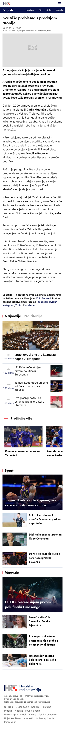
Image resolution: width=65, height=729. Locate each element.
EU (40, 10)
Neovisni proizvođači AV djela (20, 714)
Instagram (8, 305)
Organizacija (22, 706)
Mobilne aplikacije (44, 718)
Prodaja (8, 710)
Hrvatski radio (32, 710)
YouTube (29, 305)
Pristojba (46, 706)
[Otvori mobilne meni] (60, 3)
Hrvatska (30, 10)
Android (46, 298)
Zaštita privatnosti (48, 714)
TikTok (19, 305)
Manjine (60, 10)
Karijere (35, 706)
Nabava (19, 710)
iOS (38, 298)
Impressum (10, 722)
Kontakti (28, 718)
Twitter (52, 301)
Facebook (42, 301)
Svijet (48, 10)
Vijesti (8, 10)
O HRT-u (9, 706)
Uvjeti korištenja (13, 718)
